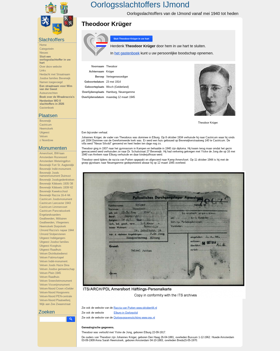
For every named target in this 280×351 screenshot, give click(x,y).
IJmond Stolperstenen (53, 234)
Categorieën (47, 48)
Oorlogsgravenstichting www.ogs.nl (134, 317)
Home (43, 44)
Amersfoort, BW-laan (52, 153)
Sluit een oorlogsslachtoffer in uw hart (55, 59)
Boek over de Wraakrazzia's (57, 96)
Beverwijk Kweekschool (54, 191)
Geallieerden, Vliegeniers (54, 222)
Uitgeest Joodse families (54, 241)
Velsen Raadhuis (49, 276)
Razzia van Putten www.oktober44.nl (135, 307)
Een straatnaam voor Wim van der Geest (56, 87)
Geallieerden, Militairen (53, 218)
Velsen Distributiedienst (53, 253)
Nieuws (44, 52)
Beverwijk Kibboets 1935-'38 (56, 183)
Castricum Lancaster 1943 (55, 203)
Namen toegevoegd (51, 82)
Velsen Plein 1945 (50, 272)
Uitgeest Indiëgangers (52, 238)
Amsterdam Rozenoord (53, 157)
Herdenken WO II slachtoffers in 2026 (52, 102)
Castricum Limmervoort (53, 206)
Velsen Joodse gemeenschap (57, 269)
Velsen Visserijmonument (55, 284)
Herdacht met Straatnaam (55, 74)
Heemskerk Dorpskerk (53, 226)
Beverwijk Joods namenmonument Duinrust (55, 174)
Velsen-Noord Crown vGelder (57, 288)
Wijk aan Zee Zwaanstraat (55, 304)
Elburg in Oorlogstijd (126, 312)
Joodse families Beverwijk (55, 78)
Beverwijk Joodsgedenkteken (57, 179)
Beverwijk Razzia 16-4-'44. (55, 195)
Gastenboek (47, 107)
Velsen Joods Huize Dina (54, 265)
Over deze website (51, 66)
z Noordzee (46, 140)
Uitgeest (44, 132)
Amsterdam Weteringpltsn (55, 161)
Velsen (44, 136)
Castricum (46, 124)
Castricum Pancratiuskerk (55, 210)
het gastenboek (127, 53)
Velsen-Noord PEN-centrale (56, 296)
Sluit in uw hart (131, 38)
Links (43, 70)
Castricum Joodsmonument (56, 199)
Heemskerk (46, 128)
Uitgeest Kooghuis (50, 245)
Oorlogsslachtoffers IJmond (140, 4)
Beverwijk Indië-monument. (56, 168)
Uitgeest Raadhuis (50, 249)
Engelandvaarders (50, 214)
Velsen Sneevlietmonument (56, 280)
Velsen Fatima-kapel (52, 257)
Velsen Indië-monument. (54, 261)
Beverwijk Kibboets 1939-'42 (56, 187)
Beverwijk (45, 120)
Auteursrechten (49, 92)
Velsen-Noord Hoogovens (54, 292)
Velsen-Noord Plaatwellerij (55, 300)
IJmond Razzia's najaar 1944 (57, 230)
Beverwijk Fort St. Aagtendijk (57, 164)
